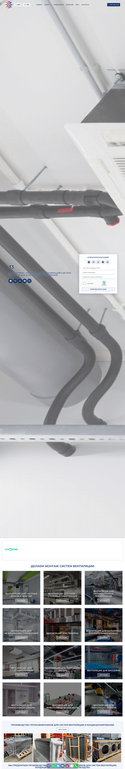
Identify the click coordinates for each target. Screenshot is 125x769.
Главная (39, 4)
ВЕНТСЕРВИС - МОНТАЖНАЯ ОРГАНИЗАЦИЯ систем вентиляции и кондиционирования (40, 274)
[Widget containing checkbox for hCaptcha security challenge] (94, 283)
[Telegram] (11, 281)
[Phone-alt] (76, 766)
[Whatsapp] (20, 281)
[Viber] (15, 281)
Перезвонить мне (98, 289)
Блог (77, 4)
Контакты (85, 4)
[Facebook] (25, 281)
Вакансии (69, 4)
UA (25, 4)
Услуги (46, 4)
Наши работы (59, 4)
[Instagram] (29, 281)
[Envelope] (72, 766)
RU (28, 4)
